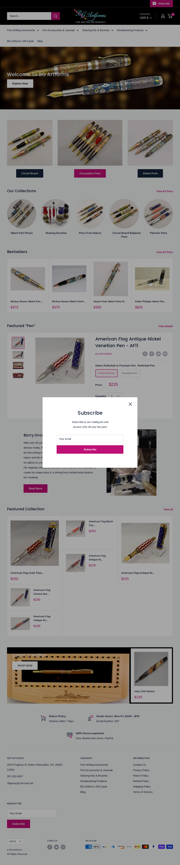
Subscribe (90, 449)
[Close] (130, 403)
